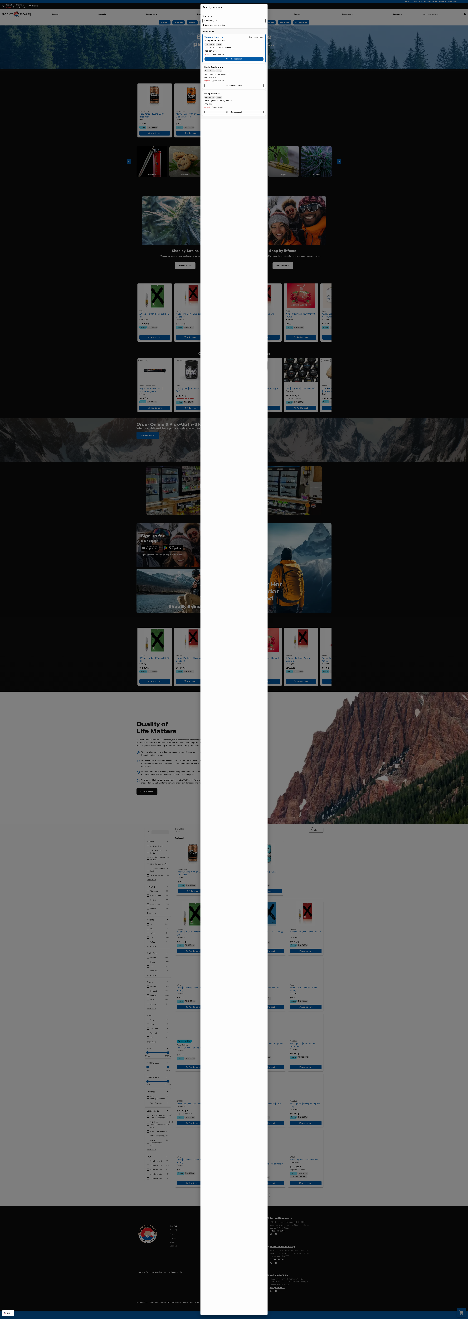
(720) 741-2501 (210, 77)
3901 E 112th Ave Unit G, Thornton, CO (219, 48)
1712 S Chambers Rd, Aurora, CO (216, 74)
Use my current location (215, 25)
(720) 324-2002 (211, 51)
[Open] (264, 21)
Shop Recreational (234, 59)
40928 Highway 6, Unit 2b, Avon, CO (218, 101)
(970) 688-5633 (210, 104)
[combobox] (232, 20)
